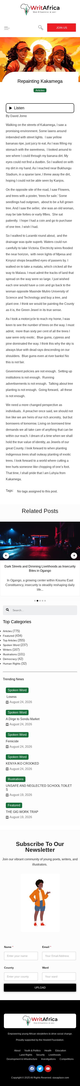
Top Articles (10, 640)
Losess (11, 696)
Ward (45, 967)
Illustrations (10, 654)
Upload (40, 987)
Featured (8, 635)
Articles (40, 90)
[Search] (7, 610)
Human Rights (11, 663)
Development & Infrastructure (22, 1059)
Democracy (10, 658)
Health (47, 1050)
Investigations (48, 1059)
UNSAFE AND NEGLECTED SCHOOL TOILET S (39, 787)
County (9, 967)
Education (60, 1050)
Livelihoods (55, 1055)
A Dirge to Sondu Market (22, 719)
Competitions (67, 1059)
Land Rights (25, 1055)
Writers (7, 649)
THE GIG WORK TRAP (22, 811)
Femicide (12, 741)
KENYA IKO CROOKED (22, 763)
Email (46, 946)
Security (40, 1055)
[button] (40, 27)
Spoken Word (11, 645)
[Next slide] (74, 556)
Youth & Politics (32, 1050)
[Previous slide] (6, 556)
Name (8, 946)
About (17, 1050)
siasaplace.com (60, 1077)
